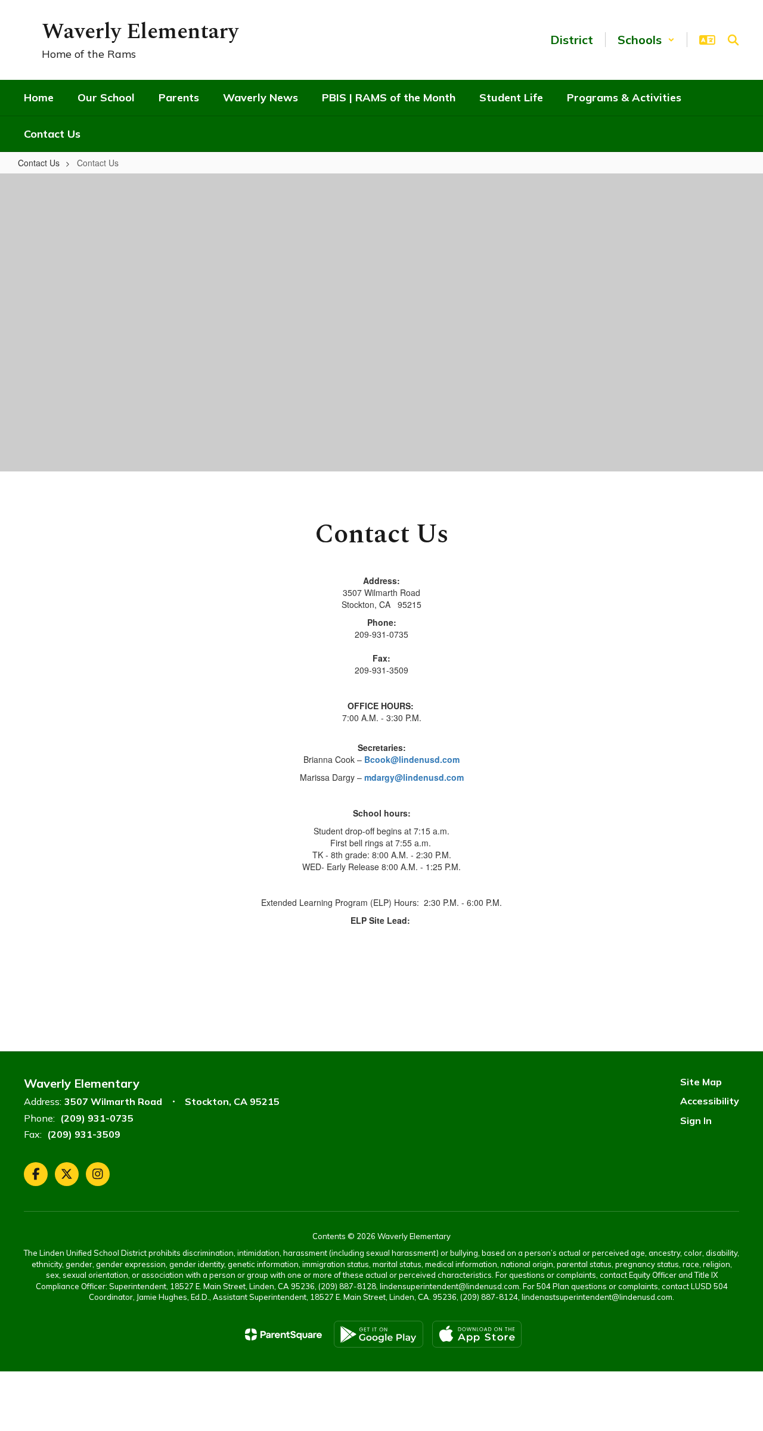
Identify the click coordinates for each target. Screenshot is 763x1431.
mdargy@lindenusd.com (414, 777)
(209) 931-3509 (83, 1134)
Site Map (701, 1082)
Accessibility (709, 1101)
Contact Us (39, 163)
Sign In (696, 1120)
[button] (646, 39)
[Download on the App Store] (477, 1334)
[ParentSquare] (283, 1334)
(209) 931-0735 (97, 1118)
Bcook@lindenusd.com (412, 759)
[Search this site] (733, 40)
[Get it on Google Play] (378, 1334)
